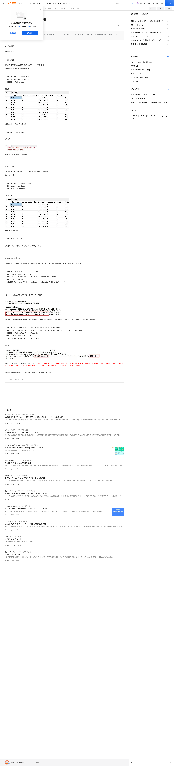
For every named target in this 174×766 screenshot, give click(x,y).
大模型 (21, 3)
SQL (23, 379)
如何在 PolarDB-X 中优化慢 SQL (141, 62)
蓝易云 (7, 430)
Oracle (24, 491)
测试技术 (17, 379)
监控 (26, 430)
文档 (148, 3)
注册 (162, 3)
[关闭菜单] (3, 3)
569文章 (39, 762)
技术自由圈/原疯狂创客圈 (12, 445)
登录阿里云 (30, 33)
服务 (59, 3)
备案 (152, 3)
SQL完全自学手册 (136, 66)
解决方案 (32, 3)
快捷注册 (13, 33)
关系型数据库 (24, 414)
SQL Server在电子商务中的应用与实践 (143, 95)
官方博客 (50, 8)
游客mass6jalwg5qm (11, 460)
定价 (43, 3)
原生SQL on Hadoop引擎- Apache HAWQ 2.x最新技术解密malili (150, 102)
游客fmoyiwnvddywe (11, 552)
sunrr (6, 537)
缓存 (26, 506)
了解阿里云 (66, 3)
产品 (26, 3)
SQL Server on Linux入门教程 (140, 70)
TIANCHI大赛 (64, 8)
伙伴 (54, 3)
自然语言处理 (34, 445)
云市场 (49, 3)
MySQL (32, 414)
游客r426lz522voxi (18, 763)
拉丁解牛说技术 (9, 414)
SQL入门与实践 (136, 74)
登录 (169, 3)
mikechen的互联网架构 (11, 506)
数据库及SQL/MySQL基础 (139, 77)
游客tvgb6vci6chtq (10, 491)
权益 (38, 3)
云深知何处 (8, 521)
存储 (22, 430)
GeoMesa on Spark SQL (139, 98)
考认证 (56, 8)
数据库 (25, 521)
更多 (167, 57)
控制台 (157, 3)
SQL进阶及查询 (136, 81)
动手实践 (43, 8)
